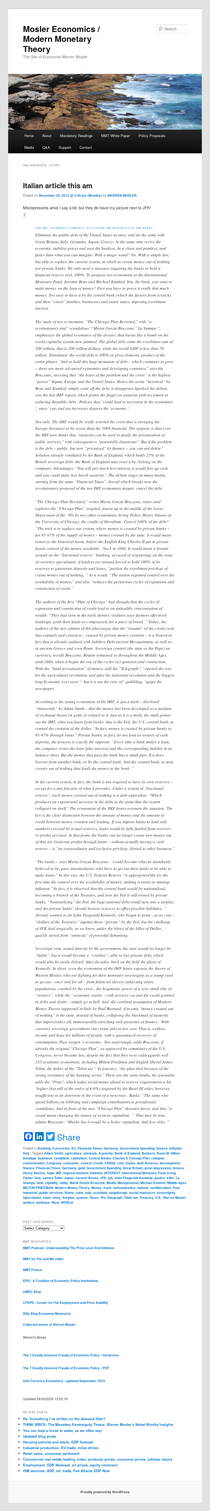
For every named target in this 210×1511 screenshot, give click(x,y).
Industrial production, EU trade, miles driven (61, 1447)
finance (28, 1167)
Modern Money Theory (72, 1187)
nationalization (124, 1187)
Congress (54, 1163)
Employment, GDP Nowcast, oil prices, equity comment (70, 1465)
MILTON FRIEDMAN (38, 1187)
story (56, 1197)
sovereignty (166, 1192)
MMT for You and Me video (43, 1258)
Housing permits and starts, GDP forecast (58, 1442)
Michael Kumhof (152, 1182)
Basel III (163, 1153)
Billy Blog (30, 1313)
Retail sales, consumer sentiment (51, 1453)
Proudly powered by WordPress (105, 1491)
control (86, 1163)
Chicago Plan (139, 1158)
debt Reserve (147, 1163)
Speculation (32, 1197)
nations (142, 1187)
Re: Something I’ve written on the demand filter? (64, 1418)
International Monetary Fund (143, 1172)
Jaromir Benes (86, 1177)
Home (29, 135)
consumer (71, 1163)
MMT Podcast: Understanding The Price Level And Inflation (68, 1247)
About (46, 135)
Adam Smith (53, 1153)
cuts (120, 1163)
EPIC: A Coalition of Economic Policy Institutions (60, 1280)
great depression (157, 1167)
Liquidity (51, 1182)
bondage (29, 1158)
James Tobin (52, 1177)
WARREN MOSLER (122, 195)
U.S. (158, 1197)
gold (81, 1167)
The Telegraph (111, 1197)
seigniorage (118, 1192)
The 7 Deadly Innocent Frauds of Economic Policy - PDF (66, 1367)
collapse (157, 1158)
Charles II (120, 1158)
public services (51, 1192)
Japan (69, 1177)
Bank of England (127, 1153)
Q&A (46, 147)
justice (159, 1177)
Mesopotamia (128, 1182)
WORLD (67, 1202)
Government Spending (137, 1148)
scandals (100, 1192)
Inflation (175, 1148)
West (55, 1202)
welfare (28, 1202)
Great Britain (133, 1167)
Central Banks (100, 1158)
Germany (111, 1148)
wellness (43, 1202)
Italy (26, 1153)
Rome (69, 1192)
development (170, 1163)
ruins (79, 1192)
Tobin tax (131, 1197)
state (47, 1197)
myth (107, 1187)
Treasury (146, 1197)
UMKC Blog (32, 1291)
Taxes (94, 1197)
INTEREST (112, 1172)
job (110, 1177)
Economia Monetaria (55, 1313)
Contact (86, 147)
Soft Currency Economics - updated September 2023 (64, 1380)
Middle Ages (176, 1182)
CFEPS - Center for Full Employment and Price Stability (65, 1302)
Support (65, 147)
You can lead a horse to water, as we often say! (62, 1430)
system (82, 1197)
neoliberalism (160, 1187)
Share (68, 1136)
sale (88, 1192)
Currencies (61, 1148)
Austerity (105, 1153)
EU (73, 1148)
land (40, 1182)
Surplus (68, 1197)
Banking (44, 1148)
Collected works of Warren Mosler (49, 1324)
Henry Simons (34, 1172)
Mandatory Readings (76, 135)
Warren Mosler (174, 1197)
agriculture (73, 1153)
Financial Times (90, 1148)
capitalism (79, 1158)
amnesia (90, 1153)
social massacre (142, 1192)
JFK (103, 1177)
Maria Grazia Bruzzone (87, 1182)
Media (29, 147)
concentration (34, 1163)
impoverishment (76, 1172)
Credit (98, 1163)
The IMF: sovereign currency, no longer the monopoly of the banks (94, 228)
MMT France (32, 1269)
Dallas (130, 1163)
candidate (61, 1158)
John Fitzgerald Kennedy (133, 1177)
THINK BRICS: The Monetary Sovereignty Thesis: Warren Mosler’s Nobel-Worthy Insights (98, 1424)
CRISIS (109, 1163)
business (45, 1158)
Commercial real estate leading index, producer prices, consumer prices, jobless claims (97, 1459)
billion (175, 1153)
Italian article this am (57, 185)
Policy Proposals (152, 135)
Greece (162, 1148)
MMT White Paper (115, 135)
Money (96, 1187)
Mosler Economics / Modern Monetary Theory (61, 38)
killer (170, 1177)
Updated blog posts (39, 1436)
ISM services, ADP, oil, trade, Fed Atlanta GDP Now (66, 1470)
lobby (64, 1182)
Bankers (148, 1153)
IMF (59, 1172)
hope (50, 1172)
